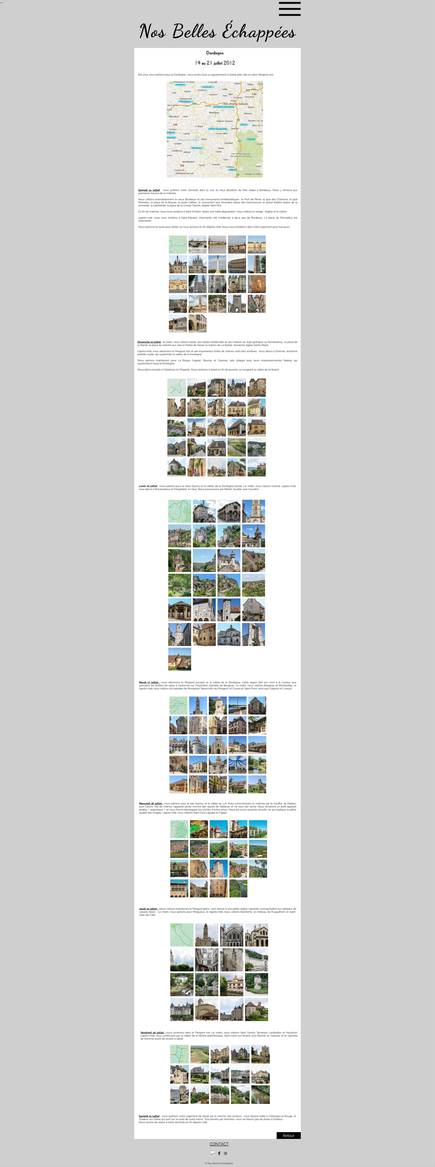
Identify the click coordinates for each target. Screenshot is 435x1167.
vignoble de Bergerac (221, 725)
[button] (290, 9)
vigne (171, 725)
